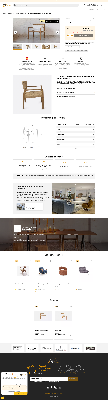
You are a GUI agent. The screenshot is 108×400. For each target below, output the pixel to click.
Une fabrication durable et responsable (66, 96)
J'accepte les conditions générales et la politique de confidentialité (46, 381)
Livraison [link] (64, 390)
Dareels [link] (67, 18)
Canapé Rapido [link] (48, 393)
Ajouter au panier (83, 35)
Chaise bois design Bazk (20, 283)
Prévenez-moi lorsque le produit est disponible (76, 50)
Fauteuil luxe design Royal (41, 283)
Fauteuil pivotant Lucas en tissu (62, 283)
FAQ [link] (31, 390)
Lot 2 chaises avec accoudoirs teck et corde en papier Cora (42, 330)
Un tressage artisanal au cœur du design (66, 88)
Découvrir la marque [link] (72, 234)
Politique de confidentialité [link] (55, 390)
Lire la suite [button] (67, 44)
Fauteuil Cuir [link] (55, 393)
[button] (15, 32)
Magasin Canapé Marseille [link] (90, 390)
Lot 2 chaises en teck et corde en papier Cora (63, 330)
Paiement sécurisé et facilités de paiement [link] (75, 390)
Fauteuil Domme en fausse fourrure (82, 284)
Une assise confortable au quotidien (65, 92)
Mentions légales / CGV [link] (44, 390)
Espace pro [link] (36, 390)
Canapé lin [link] (61, 393)
